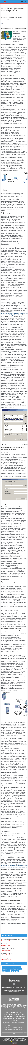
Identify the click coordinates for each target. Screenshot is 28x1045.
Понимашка (14, 1020)
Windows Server (5, 967)
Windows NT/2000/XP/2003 (15, 17)
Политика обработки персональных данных (14, 990)
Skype (19, 967)
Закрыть (14, 1043)
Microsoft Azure (18, 969)
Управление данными (17, 1022)
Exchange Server (6, 971)
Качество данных (17, 1026)
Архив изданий (13, 988)
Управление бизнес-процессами (13, 1029)
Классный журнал (18, 1018)
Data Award (6, 1022)
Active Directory (15, 971)
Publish (7, 1018)
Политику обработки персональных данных (14, 1041)
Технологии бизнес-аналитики (13, 1024)
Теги (25, 987)
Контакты (11, 987)
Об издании (14, 986)
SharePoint (4, 969)
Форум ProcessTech (6, 953)
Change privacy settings (14, 991)
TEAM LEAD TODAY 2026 (8, 948)
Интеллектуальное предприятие (13, 1027)
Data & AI (7, 1026)
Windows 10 (13, 967)
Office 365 (10, 969)
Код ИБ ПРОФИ (5, 944)
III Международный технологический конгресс (14, 939)
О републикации (18, 987)
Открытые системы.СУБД (14, 1014)
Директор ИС (8, 1016)
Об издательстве (6, 986)
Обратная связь (21, 986)
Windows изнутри (5, 19)
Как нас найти (4, 987)
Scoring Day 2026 (6, 958)
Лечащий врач (20, 1016)
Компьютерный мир (14, 1012)
